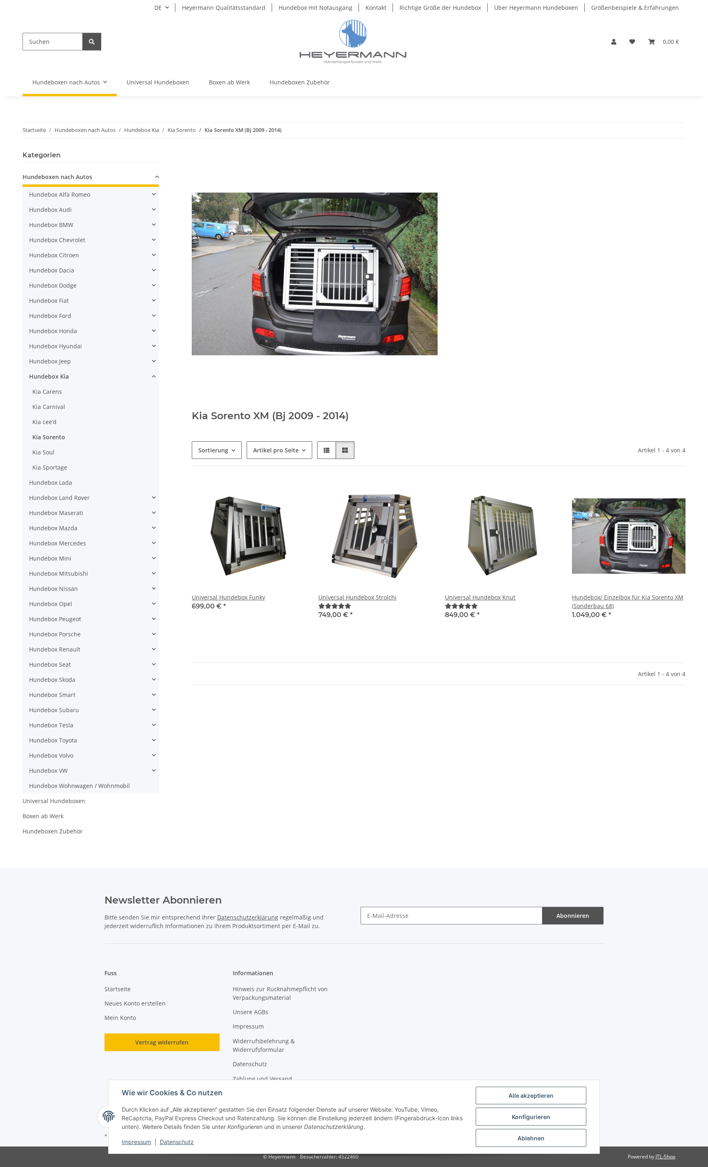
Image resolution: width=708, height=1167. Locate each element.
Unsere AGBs (250, 1012)
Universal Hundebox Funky (228, 597)
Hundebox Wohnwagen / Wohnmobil (79, 786)
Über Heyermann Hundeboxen (536, 7)
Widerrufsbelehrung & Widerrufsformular (264, 1045)
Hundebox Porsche (55, 634)
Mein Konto (120, 1018)
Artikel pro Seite (276, 450)
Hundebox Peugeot (55, 619)
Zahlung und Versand (262, 1079)
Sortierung (213, 450)
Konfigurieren (531, 1116)
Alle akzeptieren (531, 1095)
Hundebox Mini (50, 558)
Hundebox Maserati (56, 513)
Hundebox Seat (50, 664)
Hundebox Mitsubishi (58, 573)
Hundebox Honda (53, 331)
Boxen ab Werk (43, 816)
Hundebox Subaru (54, 710)
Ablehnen (531, 1138)
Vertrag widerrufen (161, 1042)
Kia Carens (47, 391)
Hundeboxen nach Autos (57, 177)
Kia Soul (43, 452)
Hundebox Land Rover (59, 498)
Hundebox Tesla (51, 725)
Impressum (136, 1141)
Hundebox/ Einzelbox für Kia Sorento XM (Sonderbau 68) (627, 601)
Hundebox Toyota (53, 740)
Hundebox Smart (52, 695)
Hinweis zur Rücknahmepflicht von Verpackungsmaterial (280, 993)
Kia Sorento (48, 437)
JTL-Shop (665, 1156)
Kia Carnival (48, 407)
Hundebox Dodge (53, 285)
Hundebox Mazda (53, 528)
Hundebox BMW (51, 225)
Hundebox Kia (49, 376)
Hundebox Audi (50, 209)
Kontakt (375, 7)
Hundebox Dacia (51, 270)
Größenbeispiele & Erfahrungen (635, 7)
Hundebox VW (48, 770)
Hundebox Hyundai (55, 346)
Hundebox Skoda (52, 679)
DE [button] (158, 7)
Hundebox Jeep (50, 361)
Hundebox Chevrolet (57, 240)
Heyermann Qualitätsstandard (224, 7)
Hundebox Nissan (53, 589)
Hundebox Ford (50, 316)
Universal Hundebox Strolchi (357, 597)
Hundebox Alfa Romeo (59, 194)
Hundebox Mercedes (57, 543)
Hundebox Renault (54, 649)
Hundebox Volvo (51, 755)
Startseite (117, 989)
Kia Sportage (49, 467)
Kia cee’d (44, 422)
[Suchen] (91, 41)
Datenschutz (177, 1141)
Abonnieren (572, 916)
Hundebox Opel (50, 604)
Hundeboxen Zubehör (53, 831)
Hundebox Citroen (54, 255)
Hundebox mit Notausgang (315, 7)
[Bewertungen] (334, 606)
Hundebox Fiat (49, 300)
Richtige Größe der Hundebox (440, 7)
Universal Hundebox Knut (480, 597)
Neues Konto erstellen (135, 1003)
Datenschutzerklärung (247, 917)
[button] (614, 41)
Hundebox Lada (50, 482)
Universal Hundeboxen (54, 801)
